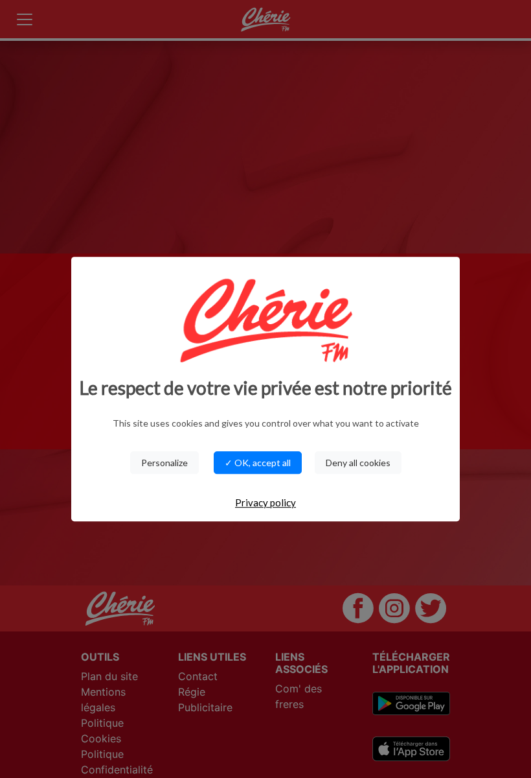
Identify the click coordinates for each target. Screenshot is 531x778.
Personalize (164, 462)
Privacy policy (265, 502)
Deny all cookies (358, 462)
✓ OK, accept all (258, 462)
